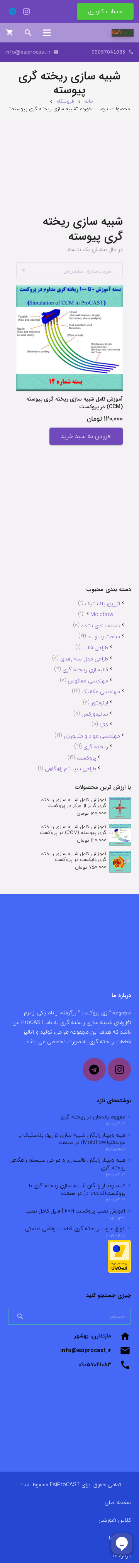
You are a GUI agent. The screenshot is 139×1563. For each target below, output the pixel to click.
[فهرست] (47, 32)
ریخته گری (95, 746)
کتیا (104, 724)
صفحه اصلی (118, 1502)
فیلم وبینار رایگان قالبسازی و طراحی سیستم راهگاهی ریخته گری (67, 1163)
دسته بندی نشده (100, 625)
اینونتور (99, 702)
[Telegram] (12, 12)
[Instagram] (26, 12)
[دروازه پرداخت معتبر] (119, 1271)
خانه (89, 101)
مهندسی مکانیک (100, 691)
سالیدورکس (94, 714)
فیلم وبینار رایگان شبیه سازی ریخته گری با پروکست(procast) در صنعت (77, 1189)
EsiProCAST (65, 1484)
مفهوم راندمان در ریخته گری (93, 1117)
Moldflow (102, 614)
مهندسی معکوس (88, 680)
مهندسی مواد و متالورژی (92, 736)
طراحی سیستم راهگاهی (70, 768)
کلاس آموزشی (114, 1520)
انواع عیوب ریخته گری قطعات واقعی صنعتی (75, 1228)
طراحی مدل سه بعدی (84, 659)
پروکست (86, 758)
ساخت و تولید (104, 636)
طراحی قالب (95, 647)
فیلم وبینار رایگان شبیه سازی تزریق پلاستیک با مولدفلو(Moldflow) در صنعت (72, 1138)
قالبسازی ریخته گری (85, 669)
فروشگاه (65, 101)
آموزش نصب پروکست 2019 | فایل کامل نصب (75, 1211)
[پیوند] (123, 33)
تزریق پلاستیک (102, 603)
